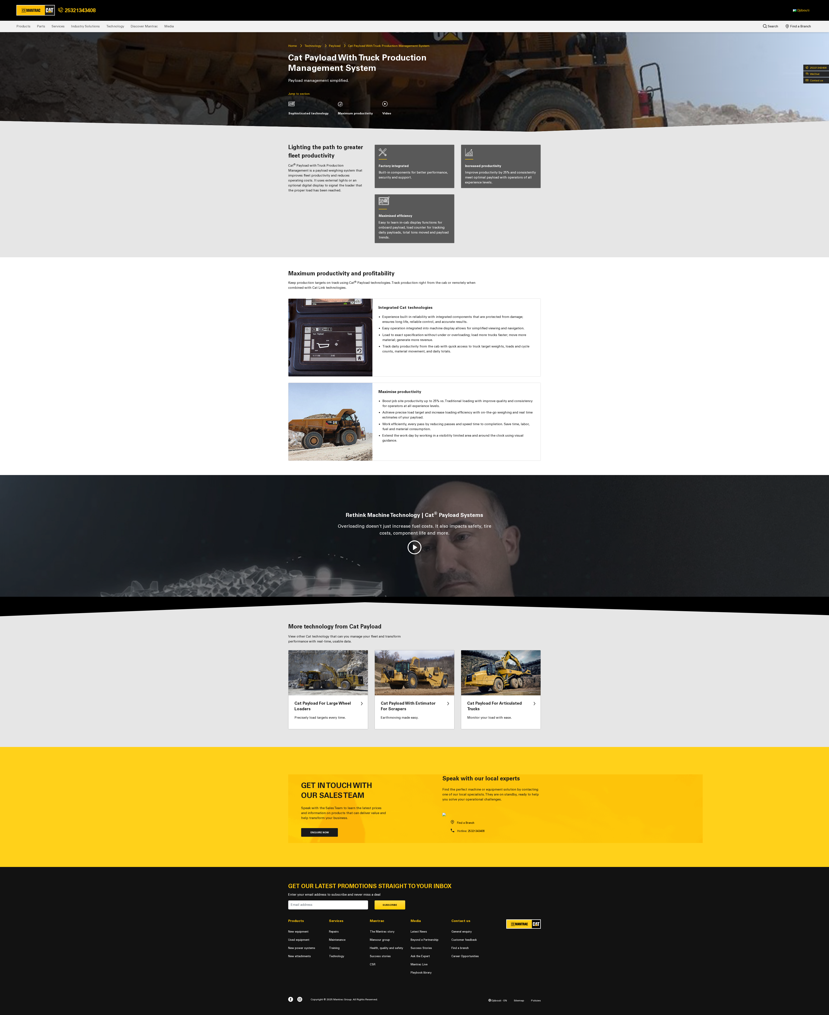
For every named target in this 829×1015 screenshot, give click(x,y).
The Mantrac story (382, 931)
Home (292, 46)
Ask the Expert (420, 956)
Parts (41, 26)
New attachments (299, 956)
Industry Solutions (85, 26)
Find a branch (460, 948)
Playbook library (421, 972)
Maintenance (337, 939)
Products (23, 26)
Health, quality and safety (386, 948)
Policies (536, 1000)
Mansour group (380, 939)
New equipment (298, 931)
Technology (115, 26)
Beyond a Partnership (424, 939)
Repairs (334, 931)
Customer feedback (464, 939)
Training (334, 948)
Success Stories (421, 948)
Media (169, 26)
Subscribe (390, 905)
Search (772, 26)
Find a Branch (800, 26)
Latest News (419, 931)
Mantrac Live (419, 964)
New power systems (301, 948)
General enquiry (461, 931)
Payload (334, 46)
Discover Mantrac (144, 26)
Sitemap (519, 1000)
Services (58, 26)
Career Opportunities (465, 956)
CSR (372, 964)
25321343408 (79, 10)
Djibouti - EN (499, 1000)
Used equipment (298, 939)
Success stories (380, 956)
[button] (801, 10)
